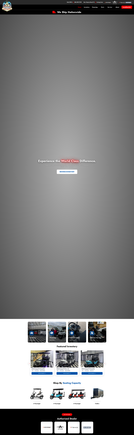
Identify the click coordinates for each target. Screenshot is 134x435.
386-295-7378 (77, 2)
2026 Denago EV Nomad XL (63, 369)
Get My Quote (41, 373)
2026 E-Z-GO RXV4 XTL (37, 369)
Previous (29, 363)
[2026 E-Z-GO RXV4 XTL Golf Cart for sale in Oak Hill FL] (42, 359)
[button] (126, 7)
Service (110, 7)
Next (104, 363)
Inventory (87, 7)
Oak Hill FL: (70, 2)
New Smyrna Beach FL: (89, 2)
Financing (94, 7)
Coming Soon (99, 2)
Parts (102, 7)
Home (79, 7)
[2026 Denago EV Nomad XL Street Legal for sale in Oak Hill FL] (67, 359)
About (117, 7)
